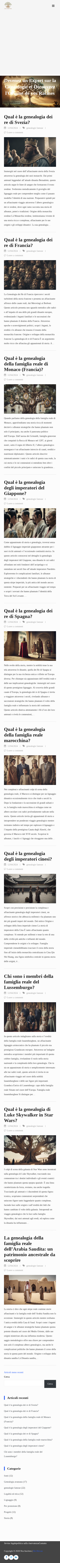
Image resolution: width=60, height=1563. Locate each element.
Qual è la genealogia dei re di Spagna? (21, 1434)
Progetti (7, 1512)
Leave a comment (15, 132)
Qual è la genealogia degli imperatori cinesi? (24, 1446)
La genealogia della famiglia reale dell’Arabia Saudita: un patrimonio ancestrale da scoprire (29, 1249)
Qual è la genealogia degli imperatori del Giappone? (24, 488)
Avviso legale (10, 1543)
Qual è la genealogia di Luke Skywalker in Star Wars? (28, 1115)
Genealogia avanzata (13, 1482)
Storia (6, 1518)
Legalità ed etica (11, 1494)
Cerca (7, 1377)
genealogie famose (34, 128)
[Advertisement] (30, 44)
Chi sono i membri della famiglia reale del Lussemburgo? (28, 982)
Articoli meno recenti (13, 1372)
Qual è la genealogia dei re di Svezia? (21, 1405)
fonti (6, 1476)
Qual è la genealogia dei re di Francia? (21, 1411)
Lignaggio (8, 1500)
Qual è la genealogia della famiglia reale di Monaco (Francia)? (26, 364)
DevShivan (38, 1551)
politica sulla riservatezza (27, 1543)
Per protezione (10, 1506)
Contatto (43, 1543)
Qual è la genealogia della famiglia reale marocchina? (24, 735)
